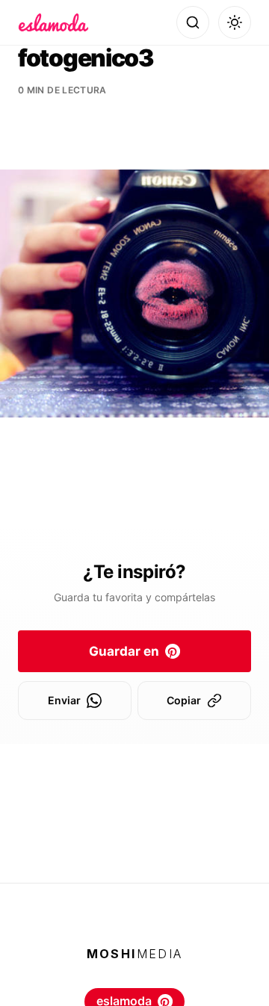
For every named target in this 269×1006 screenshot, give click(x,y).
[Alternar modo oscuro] (234, 22)
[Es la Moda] (53, 22)
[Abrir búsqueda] (192, 22)
